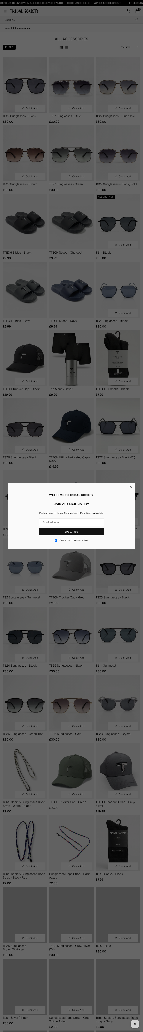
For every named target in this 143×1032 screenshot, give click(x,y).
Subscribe (71, 531)
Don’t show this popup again (73, 540)
